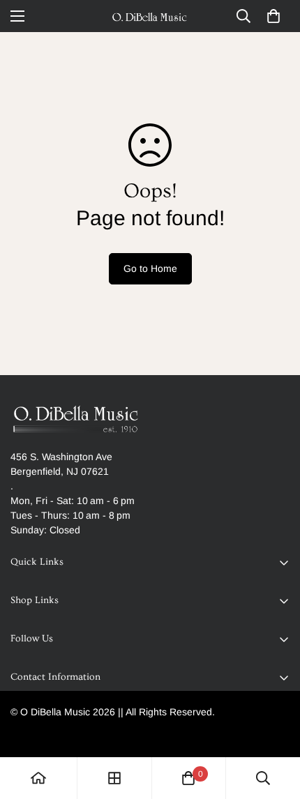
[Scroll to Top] (275, 725)
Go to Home (150, 268)
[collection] (114, 778)
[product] (38, 778)
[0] (273, 16)
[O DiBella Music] (150, 16)
